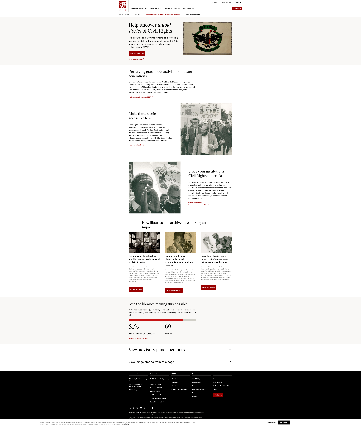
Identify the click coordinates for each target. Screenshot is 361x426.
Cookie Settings (271, 422)
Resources (196, 386)
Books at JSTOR (155, 384)
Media (194, 396)
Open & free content (157, 402)
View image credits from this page (151, 362)
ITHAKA (139, 412)
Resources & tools (171, 9)
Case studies (196, 382)
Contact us (237, 9)
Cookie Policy (125, 424)
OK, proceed (283, 422)
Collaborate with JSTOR (221, 386)
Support (216, 389)
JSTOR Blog (196, 379)
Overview (137, 15)
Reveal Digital (155, 391)
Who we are (187, 9)
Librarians (174, 379)
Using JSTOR (154, 9)
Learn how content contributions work (201, 205)
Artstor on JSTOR (156, 388)
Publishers (174, 382)
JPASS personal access (158, 395)
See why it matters (208, 287)
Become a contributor (193, 15)
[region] (180, 422)
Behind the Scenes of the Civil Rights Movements (163, 15)
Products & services (137, 9)
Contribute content (135, 59)
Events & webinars (219, 379)
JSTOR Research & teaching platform (135, 385)
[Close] (358, 422)
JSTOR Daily (133, 390)
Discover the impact (173, 290)
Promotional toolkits (199, 389)
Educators (174, 386)
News (194, 393)
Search (237, 2)
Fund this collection (137, 53)
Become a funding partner (138, 338)
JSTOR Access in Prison (158, 398)
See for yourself (135, 289)
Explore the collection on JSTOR (140, 97)
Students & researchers (179, 389)
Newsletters (217, 382)
